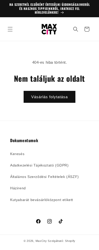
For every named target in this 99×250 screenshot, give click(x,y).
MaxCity (41, 240)
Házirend (18, 188)
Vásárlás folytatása (49, 97)
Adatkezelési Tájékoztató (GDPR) (39, 165)
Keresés (17, 154)
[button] (10, 29)
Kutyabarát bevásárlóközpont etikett (41, 200)
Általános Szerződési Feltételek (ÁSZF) (44, 177)
